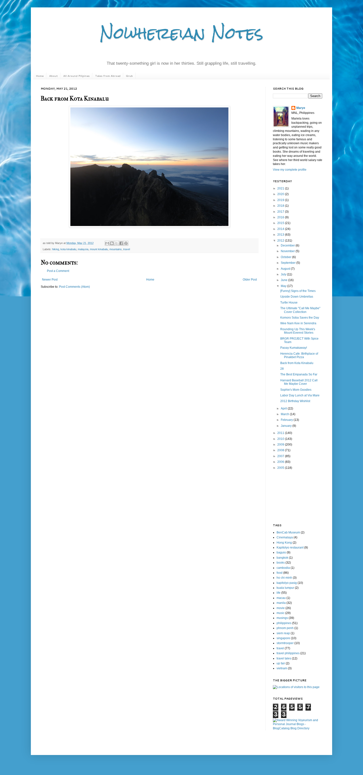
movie (281, 608)
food (279, 572)
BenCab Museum (288, 532)
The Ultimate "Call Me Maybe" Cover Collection (300, 309)
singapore (283, 638)
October (286, 257)
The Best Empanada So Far (298, 374)
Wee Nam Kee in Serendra (298, 323)
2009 (281, 444)
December (288, 245)
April (284, 408)
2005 (281, 467)
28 (282, 368)
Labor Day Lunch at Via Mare (300, 395)
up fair (281, 663)
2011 (281, 433)
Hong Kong (284, 542)
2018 (281, 205)
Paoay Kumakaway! (293, 347)
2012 (281, 240)
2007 (281, 456)
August (286, 268)
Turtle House (289, 302)
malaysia (83, 249)
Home (40, 76)
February (287, 420)
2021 (281, 188)
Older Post (250, 279)
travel (126, 249)
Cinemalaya (285, 537)
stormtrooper (285, 643)
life (279, 592)
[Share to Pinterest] (125, 243)
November (288, 251)
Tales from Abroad (108, 76)
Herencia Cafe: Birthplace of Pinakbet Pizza (299, 355)
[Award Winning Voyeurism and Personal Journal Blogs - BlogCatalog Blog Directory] (297, 728)
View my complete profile (289, 169)
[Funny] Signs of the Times (298, 291)
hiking (55, 249)
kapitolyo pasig (287, 583)
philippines (284, 623)
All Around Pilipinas (76, 76)
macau (281, 598)
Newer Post (50, 279)
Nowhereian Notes (181, 33)
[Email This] (107, 243)
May (284, 286)
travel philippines (288, 653)
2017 (281, 211)
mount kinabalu (99, 249)
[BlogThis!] (111, 243)
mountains (115, 249)
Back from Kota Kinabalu (296, 363)
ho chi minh (284, 577)
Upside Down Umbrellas (296, 296)
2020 (281, 194)
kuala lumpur (285, 588)
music (280, 613)
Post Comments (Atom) (74, 286)
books (281, 562)
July (284, 274)
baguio (281, 552)
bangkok (282, 557)
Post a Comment (58, 271)
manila (281, 603)
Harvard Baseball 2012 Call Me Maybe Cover (299, 382)
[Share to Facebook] (121, 243)
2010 (281, 439)
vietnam (282, 668)
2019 (281, 200)
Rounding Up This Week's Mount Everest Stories (297, 330)
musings (282, 618)
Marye (300, 108)
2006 (281, 462)
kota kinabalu (68, 249)
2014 (281, 229)
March (285, 414)
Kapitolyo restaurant (290, 547)
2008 (281, 450)
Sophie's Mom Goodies (295, 389)
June (284, 280)
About (53, 76)
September (288, 263)
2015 (281, 223)
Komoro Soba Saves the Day (299, 317)
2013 (281, 234)
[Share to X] (116, 243)
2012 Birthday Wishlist (295, 401)
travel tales (284, 658)
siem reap (283, 633)
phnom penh (285, 628)
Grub (129, 76)
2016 (281, 217)
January (286, 426)
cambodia (283, 568)
